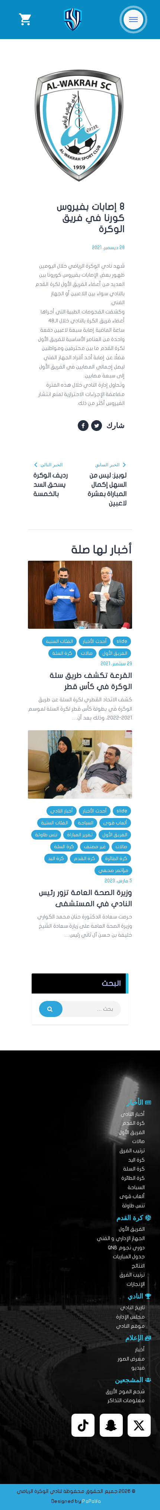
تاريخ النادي (132, 1307)
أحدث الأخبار (95, 641)
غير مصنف (95, 846)
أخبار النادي (61, 811)
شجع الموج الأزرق (125, 1391)
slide (121, 641)
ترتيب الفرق (132, 1150)
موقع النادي (130, 1326)
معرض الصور (131, 1359)
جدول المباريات (129, 1256)
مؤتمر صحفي (113, 870)
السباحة (85, 822)
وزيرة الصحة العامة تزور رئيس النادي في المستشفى (85, 898)
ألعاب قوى (115, 822)
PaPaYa (91, 1501)
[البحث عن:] (80, 1009)
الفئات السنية (59, 641)
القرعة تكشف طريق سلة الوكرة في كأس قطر (91, 681)
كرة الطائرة (116, 858)
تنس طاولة (46, 834)
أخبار (140, 1349)
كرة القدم (84, 858)
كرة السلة (62, 653)
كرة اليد (56, 858)
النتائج (138, 1266)
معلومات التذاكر (126, 1400)
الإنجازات (136, 1284)
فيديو (138, 1368)
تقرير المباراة (80, 834)
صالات (87, 653)
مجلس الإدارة (130, 1317)
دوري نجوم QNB (126, 1247)
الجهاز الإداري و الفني (121, 1238)
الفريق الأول (114, 653)
